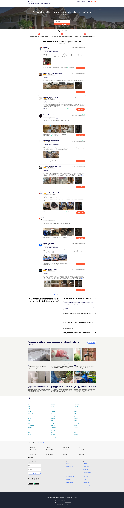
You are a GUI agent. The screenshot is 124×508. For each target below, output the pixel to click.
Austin (75, 413)
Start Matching (62, 24)
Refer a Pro (85, 467)
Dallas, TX (81, 445)
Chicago (29, 435)
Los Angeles (30, 409)
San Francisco (30, 416)
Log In (88, 1)
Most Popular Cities (31, 442)
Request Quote (80, 68)
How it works (85, 476)
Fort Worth (76, 418)
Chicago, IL (65, 445)
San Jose (29, 418)
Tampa (29, 432)
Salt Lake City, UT (66, 452)
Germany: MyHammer (56, 497)
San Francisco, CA (49, 454)
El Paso (75, 416)
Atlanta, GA (32, 445)
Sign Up (93, 1)
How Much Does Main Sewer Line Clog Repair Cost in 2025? (61, 387)
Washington (30, 423)
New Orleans (53, 402)
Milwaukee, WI (33, 449)
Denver (29, 420)
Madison (75, 432)
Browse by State (40, 442)
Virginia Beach (77, 429)
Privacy (56, 500)
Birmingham (30, 401)
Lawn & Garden (37, 3)
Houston (75, 420)
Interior (29, 3)
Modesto (29, 411)
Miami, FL (81, 447)
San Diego (30, 415)
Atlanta (29, 434)
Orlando (29, 430)
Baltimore (53, 404)
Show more (83, 123)
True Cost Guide (86, 464)
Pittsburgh (76, 406)
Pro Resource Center (70, 479)
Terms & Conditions (68, 502)
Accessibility (67, 500)
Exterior (32, 3)
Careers (84, 479)
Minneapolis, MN (49, 449)
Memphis (76, 409)
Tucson (29, 404)
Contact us (85, 484)
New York (53, 422)
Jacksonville (30, 427)
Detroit (52, 408)
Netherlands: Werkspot (68, 497)
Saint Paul (53, 413)
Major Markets (31, 398)
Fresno (29, 406)
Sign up (34, 473)
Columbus (53, 435)
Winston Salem (54, 430)
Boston (52, 406)
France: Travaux (49, 497)
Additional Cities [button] (30, 457)
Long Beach (30, 408)
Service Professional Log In (70, 476)
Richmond (76, 427)
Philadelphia (76, 404)
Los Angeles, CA (66, 447)
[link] (62, 49)
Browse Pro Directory (70, 464)
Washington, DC (82, 454)
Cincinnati (53, 432)
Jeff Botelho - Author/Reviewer (34, 362)
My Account (85, 463)
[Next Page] (72, 294)
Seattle (75, 430)
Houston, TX (48, 447)
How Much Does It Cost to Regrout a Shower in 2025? (61, 364)
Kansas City (53, 415)
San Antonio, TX (82, 452)
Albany (52, 420)
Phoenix (29, 402)
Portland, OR (48, 452)
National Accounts (69, 482)
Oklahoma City (54, 437)
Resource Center (86, 466)
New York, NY (81, 449)
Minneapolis (53, 411)
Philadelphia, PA (33, 452)
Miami (29, 429)
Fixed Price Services (69, 466)
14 (69, 294)
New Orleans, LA (66, 449)
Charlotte (53, 425)
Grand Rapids (53, 409)
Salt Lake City (76, 423)
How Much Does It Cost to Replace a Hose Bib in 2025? (85, 364)
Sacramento (30, 413)
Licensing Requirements (87, 472)
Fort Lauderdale (31, 425)
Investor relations (86, 482)
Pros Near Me (85, 469)
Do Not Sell (63, 500)
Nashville (75, 411)
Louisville (52, 401)
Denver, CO (32, 447)
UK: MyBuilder (75, 497)
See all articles (92, 342)
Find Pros (68, 463)
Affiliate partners (86, 487)
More (42, 3)
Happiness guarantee (87, 485)
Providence (76, 408)
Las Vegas (53, 418)
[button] (47, 61)
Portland (75, 401)
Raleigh (52, 429)
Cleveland (53, 434)
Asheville (52, 423)
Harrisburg (76, 402)
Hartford (29, 422)
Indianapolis (30, 437)
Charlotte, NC (49, 445)
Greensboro (53, 427)
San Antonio (76, 422)
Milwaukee (76, 434)
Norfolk (75, 425)
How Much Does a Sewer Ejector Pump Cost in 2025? (38, 387)
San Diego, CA (33, 454)
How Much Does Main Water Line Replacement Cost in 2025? (85, 387)
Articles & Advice (47, 3)
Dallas (75, 415)
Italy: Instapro (62, 497)
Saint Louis (53, 416)
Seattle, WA (65, 454)
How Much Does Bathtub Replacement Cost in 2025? (38, 364)
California (59, 500)
